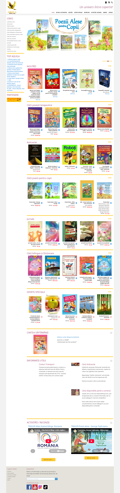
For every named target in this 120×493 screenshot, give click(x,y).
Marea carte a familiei (103, 129)
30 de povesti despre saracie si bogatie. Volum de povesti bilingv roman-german (34, 280)
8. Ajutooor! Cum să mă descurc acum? (13, 82)
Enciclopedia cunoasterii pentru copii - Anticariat (104, 168)
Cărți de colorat (11, 36)
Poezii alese (106, 202)
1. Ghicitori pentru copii (13, 59)
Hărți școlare (10, 26)
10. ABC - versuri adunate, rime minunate (15, 89)
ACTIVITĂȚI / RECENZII (38, 422)
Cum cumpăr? (10, 473)
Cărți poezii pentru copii (13, 28)
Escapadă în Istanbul (103, 90)
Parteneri (12, 94)
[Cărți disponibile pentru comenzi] (75, 392)
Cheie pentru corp (52, 316)
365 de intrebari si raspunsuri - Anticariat (51, 167)
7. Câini (9, 80)
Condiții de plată (11, 476)
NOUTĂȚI (31, 66)
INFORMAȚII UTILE (36, 360)
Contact (9, 471)
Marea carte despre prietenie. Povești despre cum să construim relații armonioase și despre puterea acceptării (34, 94)
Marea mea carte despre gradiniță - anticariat (70, 317)
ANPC (8, 480)
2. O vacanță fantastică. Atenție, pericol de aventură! (15, 62)
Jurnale (9, 43)
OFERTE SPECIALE (36, 292)
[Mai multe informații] (111, 361)
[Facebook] (29, 487)
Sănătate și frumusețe (13, 47)
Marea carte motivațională (71, 129)
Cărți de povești (11, 38)
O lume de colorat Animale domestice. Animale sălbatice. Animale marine (34, 318)
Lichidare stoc (11, 22)
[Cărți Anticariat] (75, 364)
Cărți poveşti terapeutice (14, 30)
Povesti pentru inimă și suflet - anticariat (86, 129)
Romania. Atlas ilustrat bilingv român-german (51, 278)
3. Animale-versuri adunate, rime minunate (15, 65)
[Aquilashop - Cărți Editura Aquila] (12, 7)
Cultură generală (11, 45)
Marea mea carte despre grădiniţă (52, 129)
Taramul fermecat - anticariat (104, 316)
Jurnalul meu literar (86, 243)
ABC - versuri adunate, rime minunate (86, 202)
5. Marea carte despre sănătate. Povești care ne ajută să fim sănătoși (15, 74)
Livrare (9, 478)
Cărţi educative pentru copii (15, 34)
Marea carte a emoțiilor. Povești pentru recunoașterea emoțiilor (51, 93)
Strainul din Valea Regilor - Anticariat (35, 167)
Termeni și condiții (11, 475)
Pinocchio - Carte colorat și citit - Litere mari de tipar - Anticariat (86, 169)
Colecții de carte (11, 51)
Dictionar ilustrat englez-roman (70, 278)
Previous (109, 66)
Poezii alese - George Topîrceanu (34, 202)
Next (110, 66)
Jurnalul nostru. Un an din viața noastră (34, 243)
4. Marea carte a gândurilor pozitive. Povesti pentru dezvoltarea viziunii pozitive (15, 69)
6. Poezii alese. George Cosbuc (15, 78)
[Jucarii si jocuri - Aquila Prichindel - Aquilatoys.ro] (14, 100)
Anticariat (9, 24)
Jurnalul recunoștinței (51, 243)
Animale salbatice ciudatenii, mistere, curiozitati (86, 317)
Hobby (9, 49)
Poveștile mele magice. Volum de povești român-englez (86, 279)
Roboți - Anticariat (70, 166)
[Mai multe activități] (111, 422)
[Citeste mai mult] (111, 333)
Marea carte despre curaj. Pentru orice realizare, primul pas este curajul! (34, 131)
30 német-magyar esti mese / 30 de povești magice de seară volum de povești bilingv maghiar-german (103, 280)
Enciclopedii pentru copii (14, 40)
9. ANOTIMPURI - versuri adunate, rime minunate (14, 86)
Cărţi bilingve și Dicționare (14, 32)
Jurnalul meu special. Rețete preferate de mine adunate (69, 244)
